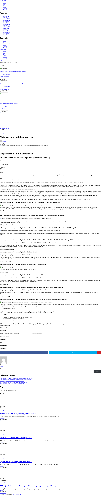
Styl (4, 5)
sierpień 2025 (6, 16)
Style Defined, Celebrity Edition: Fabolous (16, 462)
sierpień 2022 (6, 21)
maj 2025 (5, 17)
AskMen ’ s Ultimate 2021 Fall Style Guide (16, 438)
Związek (5, 9)
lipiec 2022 (5, 22)
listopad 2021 (6, 33)
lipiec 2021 (5, 34)
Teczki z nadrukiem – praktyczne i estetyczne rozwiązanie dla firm (12, 83)
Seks (4, 4)
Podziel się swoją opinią (5, 333)
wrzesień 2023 (6, 18)
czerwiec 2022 (6, 24)
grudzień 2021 (6, 32)
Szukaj (1, 368)
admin (1, 366)
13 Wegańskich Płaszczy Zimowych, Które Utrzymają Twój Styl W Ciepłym (29, 486)
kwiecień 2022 (6, 26)
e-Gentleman (3, 0)
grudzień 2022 (6, 20)
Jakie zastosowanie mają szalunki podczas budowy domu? (10, 122)
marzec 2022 (6, 28)
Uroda (4, 7)
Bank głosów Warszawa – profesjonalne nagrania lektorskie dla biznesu (13, 71)
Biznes (4, 3)
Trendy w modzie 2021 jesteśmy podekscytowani (18, 414)
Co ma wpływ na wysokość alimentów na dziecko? (9, 103)
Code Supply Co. (17, 494)
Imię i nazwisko (15, 333)
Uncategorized (6, 43)
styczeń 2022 (6, 30)
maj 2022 (5, 25)
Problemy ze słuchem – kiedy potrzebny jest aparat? (12, 383)
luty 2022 (5, 29)
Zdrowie (5, 8)
